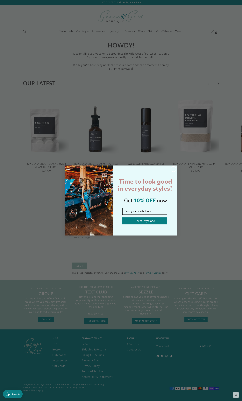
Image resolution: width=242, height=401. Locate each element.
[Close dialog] (173, 169)
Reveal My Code (145, 221)
